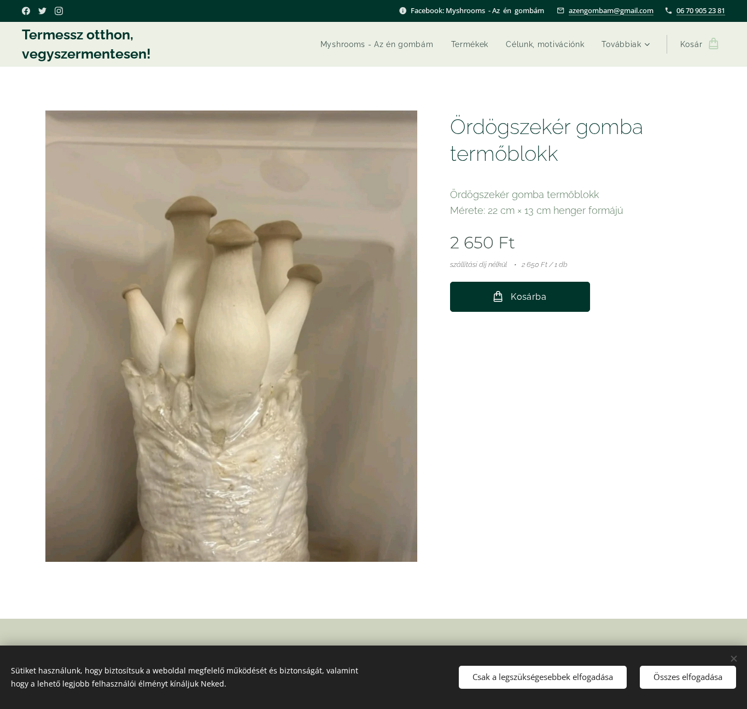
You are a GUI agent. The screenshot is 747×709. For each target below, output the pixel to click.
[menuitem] (380, 44)
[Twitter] (42, 11)
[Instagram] (59, 11)
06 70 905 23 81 (700, 10)
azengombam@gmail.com (611, 10)
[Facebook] (26, 11)
